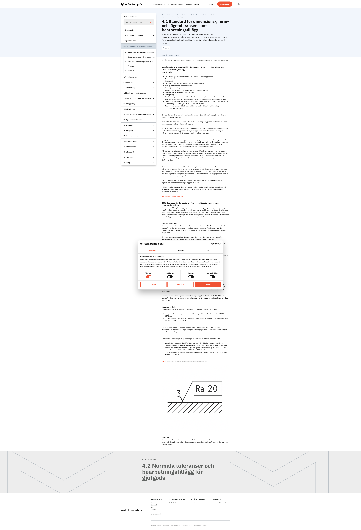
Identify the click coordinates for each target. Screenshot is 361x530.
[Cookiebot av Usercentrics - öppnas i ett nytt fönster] (212, 244)
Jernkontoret (166, 525)
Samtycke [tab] (152, 250)
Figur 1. (164, 361)
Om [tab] (208, 250)
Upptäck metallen (192, 4)
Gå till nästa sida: (149, 460)
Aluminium (154, 503)
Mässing (153, 509)
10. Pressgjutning (129, 104)
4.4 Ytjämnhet (130, 66)
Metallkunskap (158, 4)
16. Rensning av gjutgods (132, 136)
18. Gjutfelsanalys (130, 146)
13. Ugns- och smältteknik (133, 120)
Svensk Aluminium (175, 525)
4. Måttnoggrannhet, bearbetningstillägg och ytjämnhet (140, 46)
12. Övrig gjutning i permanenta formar (137, 114)
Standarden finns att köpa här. (172, 196)
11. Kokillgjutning (129, 109)
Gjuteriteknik (155, 505)
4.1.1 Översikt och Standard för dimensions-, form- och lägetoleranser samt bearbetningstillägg (195, 60)
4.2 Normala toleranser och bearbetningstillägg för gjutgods (140, 57)
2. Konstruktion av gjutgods (133, 35)
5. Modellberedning (130, 77)
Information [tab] (180, 250)
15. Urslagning (128, 130)
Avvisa (153, 284)
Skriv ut (167, 48)
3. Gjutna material (130, 41)
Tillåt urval (180, 284)
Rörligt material (156, 514)
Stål (152, 507)
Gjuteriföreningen (185, 525)
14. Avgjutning (128, 125)
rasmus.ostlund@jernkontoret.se (220, 503)
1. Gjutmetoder (129, 30)
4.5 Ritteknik (129, 70)
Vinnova (205, 525)
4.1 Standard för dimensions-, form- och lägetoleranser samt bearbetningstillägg (140, 52)
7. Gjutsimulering (129, 88)
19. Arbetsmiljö (129, 152)
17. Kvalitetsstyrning (130, 141)
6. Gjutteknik (128, 82)
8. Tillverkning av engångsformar (135, 93)
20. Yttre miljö (128, 157)
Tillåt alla (207, 284)
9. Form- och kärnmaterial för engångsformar (140, 98)
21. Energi (127, 163)
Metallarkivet (155, 512)
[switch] (170, 276)
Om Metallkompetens (175, 4)
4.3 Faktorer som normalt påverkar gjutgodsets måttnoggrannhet (140, 61)
